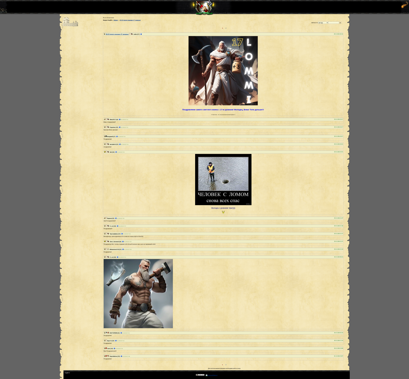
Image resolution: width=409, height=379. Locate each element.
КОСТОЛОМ (113, 333)
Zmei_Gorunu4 (114, 241)
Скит (108, 348)
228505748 (126, 356)
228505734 (125, 144)
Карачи (109, 218)
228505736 (121, 218)
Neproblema (113, 356)
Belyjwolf (110, 136)
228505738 (127, 234)
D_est (111, 226)
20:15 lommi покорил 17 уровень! (130, 20)
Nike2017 (112, 119)
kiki (111, 152)
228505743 (121, 341)
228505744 (119, 348)
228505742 (126, 333)
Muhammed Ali (114, 249)
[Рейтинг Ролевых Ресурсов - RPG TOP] (200, 375)
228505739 (128, 241)
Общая (116, 20)
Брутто (109, 341)
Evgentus (112, 127)
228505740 (128, 249)
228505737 (122, 226)
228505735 (121, 152)
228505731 (125, 119)
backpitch (113, 144)
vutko (135, 34)
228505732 (125, 127)
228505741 (122, 257)
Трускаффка (114, 234)
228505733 (122, 136)
